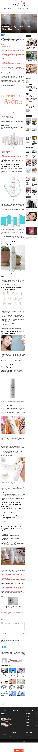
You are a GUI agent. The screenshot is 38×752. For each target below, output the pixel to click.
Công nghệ (22, 8)
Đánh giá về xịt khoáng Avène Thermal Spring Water (11, 67)
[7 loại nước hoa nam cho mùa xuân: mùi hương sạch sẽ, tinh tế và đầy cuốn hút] (3, 714)
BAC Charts (18, 741)
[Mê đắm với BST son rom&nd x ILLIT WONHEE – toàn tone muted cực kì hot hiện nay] (31, 216)
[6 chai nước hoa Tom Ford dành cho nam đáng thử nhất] (31, 203)
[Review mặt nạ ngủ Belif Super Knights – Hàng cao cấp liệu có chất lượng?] (4, 681)
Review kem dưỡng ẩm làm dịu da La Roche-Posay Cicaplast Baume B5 (6, 653)
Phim (27, 714)
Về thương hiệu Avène (6, 46)
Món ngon (27, 725)
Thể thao (27, 8)
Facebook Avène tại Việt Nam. (7, 151)
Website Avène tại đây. (6, 115)
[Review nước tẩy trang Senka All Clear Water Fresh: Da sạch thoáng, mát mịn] (28, 120)
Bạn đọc (15, 11)
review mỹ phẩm (9, 641)
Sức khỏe (11, 11)
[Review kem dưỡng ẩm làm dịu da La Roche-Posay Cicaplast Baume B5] (34, 151)
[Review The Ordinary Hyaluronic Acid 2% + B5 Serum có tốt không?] (34, 179)
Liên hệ (25, 741)
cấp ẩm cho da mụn (3, 641)
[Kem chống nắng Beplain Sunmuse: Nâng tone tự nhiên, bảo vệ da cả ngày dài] (21, 670)
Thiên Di (9, 659)
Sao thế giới (28, 713)
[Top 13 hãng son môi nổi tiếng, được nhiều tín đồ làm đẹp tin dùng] (27, 105)
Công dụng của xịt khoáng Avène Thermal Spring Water (12, 53)
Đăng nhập (22, 619)
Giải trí (5, 8)
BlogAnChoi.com (13, 735)
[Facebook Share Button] (2, 35)
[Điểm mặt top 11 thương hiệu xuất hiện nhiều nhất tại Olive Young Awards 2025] (3, 724)
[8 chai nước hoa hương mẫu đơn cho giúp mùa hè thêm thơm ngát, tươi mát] (31, 42)
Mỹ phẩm (6, 24)
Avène (4, 640)
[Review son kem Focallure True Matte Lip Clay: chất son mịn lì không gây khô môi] (34, 169)
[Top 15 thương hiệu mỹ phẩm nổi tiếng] (27, 110)
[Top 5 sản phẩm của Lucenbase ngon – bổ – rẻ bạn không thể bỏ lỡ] (28, 138)
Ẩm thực (9, 8)
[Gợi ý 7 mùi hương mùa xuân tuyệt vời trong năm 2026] (3, 719)
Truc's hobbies (15, 641)
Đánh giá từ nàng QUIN (6, 64)
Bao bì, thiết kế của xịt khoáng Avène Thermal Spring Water (13, 50)
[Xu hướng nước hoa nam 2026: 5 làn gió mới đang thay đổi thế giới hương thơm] (27, 94)
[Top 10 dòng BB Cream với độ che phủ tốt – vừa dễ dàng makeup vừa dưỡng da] (31, 68)
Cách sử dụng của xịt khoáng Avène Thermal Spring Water (13, 54)
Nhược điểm (4, 58)
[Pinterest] (29, 735)
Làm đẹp (17, 8)
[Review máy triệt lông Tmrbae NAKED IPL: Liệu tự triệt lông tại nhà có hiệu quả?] (21, 681)
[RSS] (31, 735)
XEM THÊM (10, 665)
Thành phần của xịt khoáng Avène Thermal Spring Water (12, 51)
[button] (36, 10)
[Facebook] (27, 735)
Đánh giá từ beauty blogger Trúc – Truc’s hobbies (11, 63)
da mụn (8, 237)
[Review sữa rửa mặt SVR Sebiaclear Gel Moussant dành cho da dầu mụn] (34, 138)
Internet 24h (28, 723)
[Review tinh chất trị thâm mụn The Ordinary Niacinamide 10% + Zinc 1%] (28, 151)
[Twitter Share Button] (4, 35)
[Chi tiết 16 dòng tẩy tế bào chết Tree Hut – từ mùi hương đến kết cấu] (27, 81)
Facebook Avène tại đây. (6, 116)
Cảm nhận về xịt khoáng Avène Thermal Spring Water (12, 55)
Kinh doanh (6, 11)
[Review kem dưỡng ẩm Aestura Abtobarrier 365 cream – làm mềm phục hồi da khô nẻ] (12, 693)
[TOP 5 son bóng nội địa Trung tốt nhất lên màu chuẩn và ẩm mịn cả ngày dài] (28, 161)
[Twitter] (33, 735)
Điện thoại (28, 720)
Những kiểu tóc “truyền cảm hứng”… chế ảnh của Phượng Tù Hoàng (19, 653)
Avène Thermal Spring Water (10, 640)
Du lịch (13, 8)
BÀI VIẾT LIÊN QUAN (4, 665)
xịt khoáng (19, 641)
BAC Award (22, 741)
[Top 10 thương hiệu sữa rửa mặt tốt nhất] (31, 55)
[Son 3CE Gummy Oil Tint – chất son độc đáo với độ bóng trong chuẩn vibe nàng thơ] (27, 99)
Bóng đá (27, 722)
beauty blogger (17, 640)
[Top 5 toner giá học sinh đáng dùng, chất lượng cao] (28, 129)
